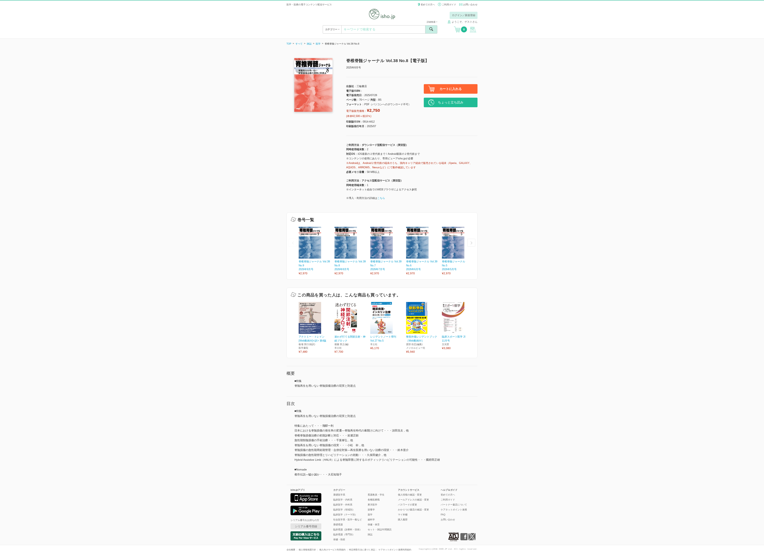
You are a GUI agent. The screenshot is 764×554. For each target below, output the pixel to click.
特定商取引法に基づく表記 (362, 549)
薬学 (370, 514)
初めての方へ (428, 4)
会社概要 (290, 549)
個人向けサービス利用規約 (332, 549)
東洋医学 (372, 504)
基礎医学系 (339, 494)
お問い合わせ (470, 4)
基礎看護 (338, 524)
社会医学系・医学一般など (347, 519)
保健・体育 (374, 524)
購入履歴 (402, 519)
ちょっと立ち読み (450, 102)
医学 (318, 43)
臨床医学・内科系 (342, 499)
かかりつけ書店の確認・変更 (413, 509)
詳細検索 (431, 22)
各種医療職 (374, 499)
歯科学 (371, 519)
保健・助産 (339, 539)
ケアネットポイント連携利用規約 (394, 549)
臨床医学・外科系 (342, 504)
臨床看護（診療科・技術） (347, 529)
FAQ (443, 514)
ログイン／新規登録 (463, 15)
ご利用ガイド (449, 4)
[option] (316, 251)
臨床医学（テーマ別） (345, 514)
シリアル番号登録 (306, 526)
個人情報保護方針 (307, 549)
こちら (381, 198)
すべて (299, 43)
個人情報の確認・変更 (410, 494)
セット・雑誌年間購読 (380, 529)
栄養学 (371, 509)
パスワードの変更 (407, 504)
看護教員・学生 (376, 494)
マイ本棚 (402, 514)
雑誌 (309, 43)
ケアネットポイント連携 (454, 509)
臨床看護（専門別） (344, 534)
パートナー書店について (454, 504)
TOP (288, 43)
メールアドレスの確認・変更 (413, 499)
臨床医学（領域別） (344, 509)
